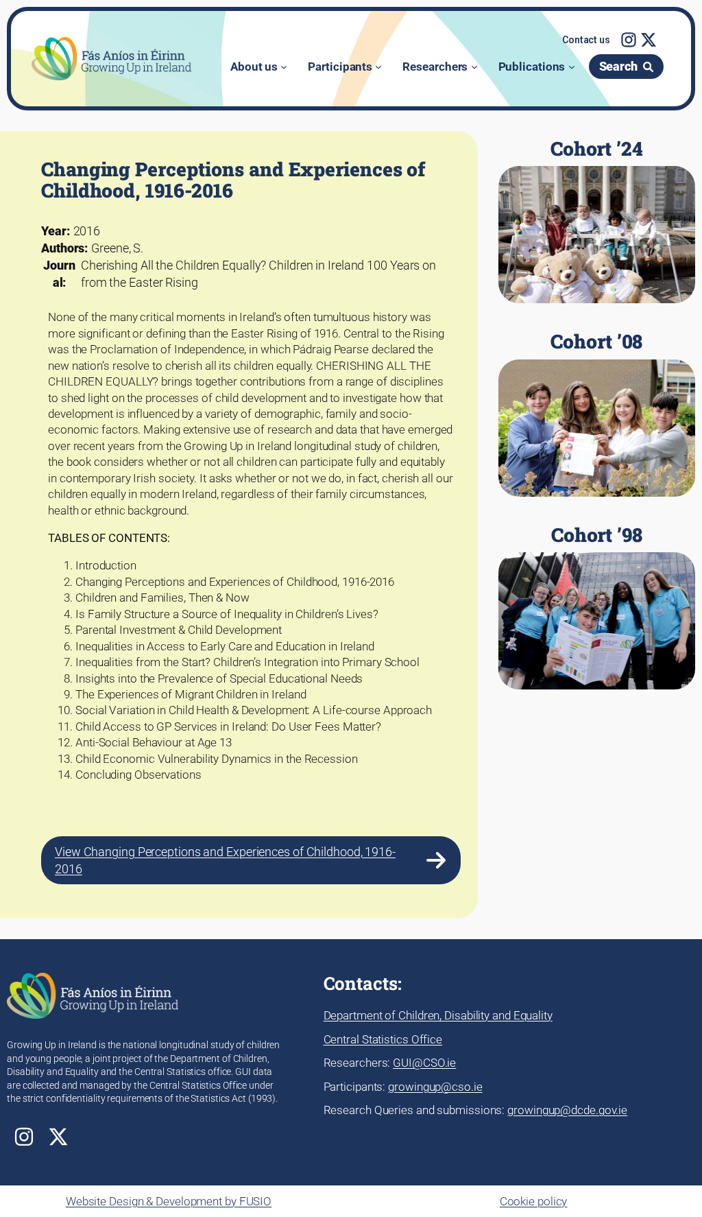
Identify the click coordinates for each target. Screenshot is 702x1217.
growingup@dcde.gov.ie (567, 1110)
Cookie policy (534, 1201)
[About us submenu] (283, 66)
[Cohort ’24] (596, 221)
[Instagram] (628, 40)
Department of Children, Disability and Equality (438, 1015)
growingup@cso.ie (435, 1087)
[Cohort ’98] (596, 607)
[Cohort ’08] (596, 414)
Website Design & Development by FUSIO (168, 1201)
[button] (586, 40)
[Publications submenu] (571, 66)
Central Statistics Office (383, 1039)
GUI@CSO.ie (424, 1063)
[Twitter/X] (648, 40)
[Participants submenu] (378, 66)
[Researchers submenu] (474, 66)
